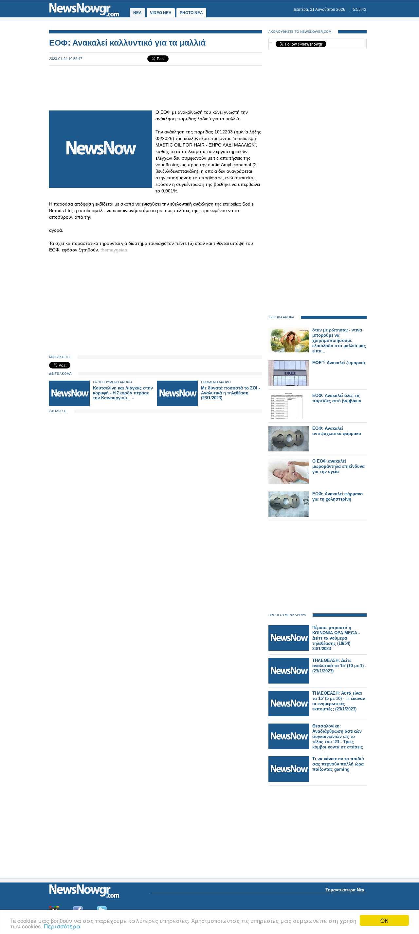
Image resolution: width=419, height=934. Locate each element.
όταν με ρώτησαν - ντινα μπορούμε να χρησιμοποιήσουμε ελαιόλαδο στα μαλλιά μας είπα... (339, 340)
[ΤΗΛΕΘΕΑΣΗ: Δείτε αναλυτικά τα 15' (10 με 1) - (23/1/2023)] (288, 682)
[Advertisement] (155, 87)
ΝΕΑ (137, 12)
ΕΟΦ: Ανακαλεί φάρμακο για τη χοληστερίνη (337, 496)
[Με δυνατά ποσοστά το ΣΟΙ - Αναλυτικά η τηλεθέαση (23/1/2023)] (177, 404)
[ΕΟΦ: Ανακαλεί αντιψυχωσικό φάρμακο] (288, 449)
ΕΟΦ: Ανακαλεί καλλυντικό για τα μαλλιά (127, 42)
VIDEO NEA (161, 12)
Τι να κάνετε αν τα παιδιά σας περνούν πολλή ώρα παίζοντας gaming (338, 764)
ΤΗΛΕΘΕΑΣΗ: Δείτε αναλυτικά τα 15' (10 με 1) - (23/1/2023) (339, 665)
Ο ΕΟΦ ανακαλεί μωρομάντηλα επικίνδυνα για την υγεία (338, 466)
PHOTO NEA (191, 12)
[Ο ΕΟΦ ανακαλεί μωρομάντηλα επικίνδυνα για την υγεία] (288, 482)
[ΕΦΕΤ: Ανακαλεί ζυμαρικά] (288, 384)
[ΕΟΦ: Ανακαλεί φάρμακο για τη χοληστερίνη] (288, 515)
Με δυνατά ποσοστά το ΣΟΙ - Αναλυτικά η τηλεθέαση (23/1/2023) (230, 393)
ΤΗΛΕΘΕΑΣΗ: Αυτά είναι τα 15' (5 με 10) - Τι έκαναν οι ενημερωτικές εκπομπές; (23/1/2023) (338, 701)
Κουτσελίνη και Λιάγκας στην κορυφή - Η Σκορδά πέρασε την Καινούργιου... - (123, 393)
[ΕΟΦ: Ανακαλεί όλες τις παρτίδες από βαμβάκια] (288, 417)
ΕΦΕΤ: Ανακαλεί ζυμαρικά (338, 362)
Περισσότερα (62, 926)
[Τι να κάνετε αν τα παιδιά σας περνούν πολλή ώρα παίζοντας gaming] (288, 780)
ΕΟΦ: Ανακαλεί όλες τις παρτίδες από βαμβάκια (336, 398)
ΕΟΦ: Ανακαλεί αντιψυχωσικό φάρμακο (336, 431)
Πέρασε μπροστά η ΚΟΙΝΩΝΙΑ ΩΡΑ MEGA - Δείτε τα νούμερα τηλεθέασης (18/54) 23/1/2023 (336, 638)
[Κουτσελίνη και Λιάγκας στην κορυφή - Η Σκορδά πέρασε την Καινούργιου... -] (69, 404)
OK (384, 920)
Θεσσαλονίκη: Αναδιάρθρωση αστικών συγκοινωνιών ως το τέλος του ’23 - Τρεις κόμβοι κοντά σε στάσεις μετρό (337, 739)
